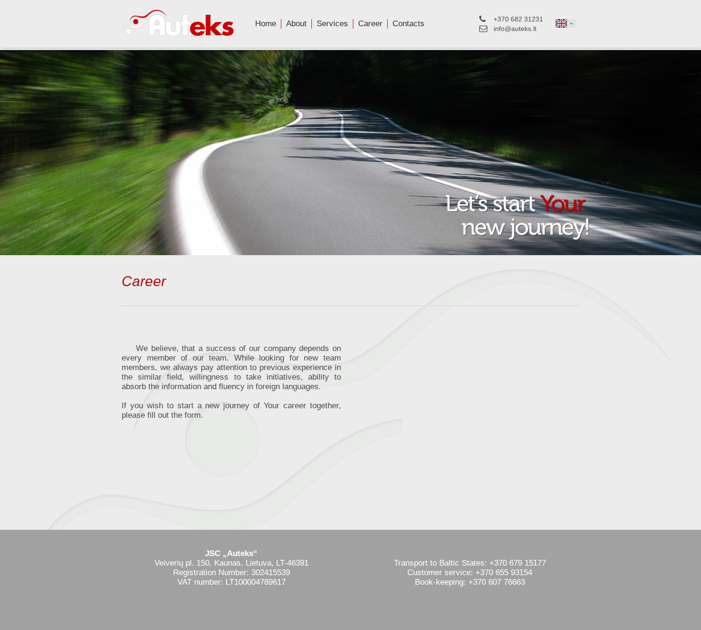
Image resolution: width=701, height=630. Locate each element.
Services (332, 23)
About (296, 23)
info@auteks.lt (515, 28)
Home (265, 23)
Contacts (408, 23)
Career (370, 23)
